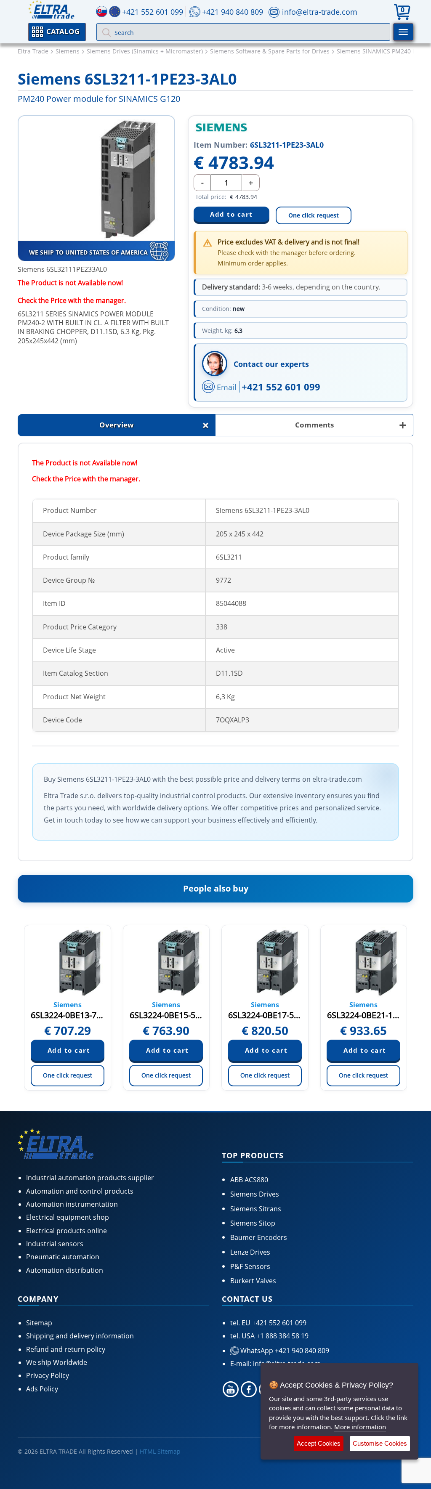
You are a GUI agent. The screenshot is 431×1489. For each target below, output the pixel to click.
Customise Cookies (380, 1443)
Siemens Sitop (252, 1223)
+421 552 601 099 (281, 386)
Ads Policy (42, 1388)
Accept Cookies (319, 1443)
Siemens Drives (254, 1194)
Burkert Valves (253, 1280)
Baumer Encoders (258, 1237)
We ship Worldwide (56, 1362)
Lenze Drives (250, 1252)
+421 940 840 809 (232, 12)
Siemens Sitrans (255, 1208)
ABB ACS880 (249, 1179)
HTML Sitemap (160, 1451)
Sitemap (39, 1322)
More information (360, 1427)
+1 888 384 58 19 (282, 1335)
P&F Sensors (250, 1266)
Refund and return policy (65, 1349)
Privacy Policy (47, 1375)
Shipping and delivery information (80, 1335)
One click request (313, 215)
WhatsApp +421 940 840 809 (284, 1350)
